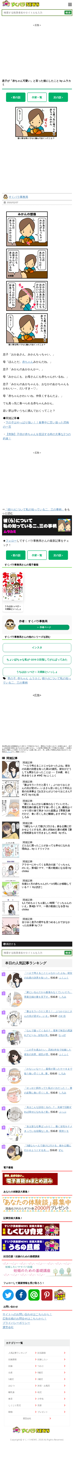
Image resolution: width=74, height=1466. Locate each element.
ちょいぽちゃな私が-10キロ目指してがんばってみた (37, 659)
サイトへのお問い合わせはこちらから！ (27, 1314)
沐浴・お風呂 (44, 1385)
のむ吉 (62, 1016)
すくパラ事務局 (18, 197)
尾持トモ (64, 1131)
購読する (11, 944)
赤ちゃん (27, 361)
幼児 (40, 1392)
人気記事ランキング (17, 1353)
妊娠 (10, 1366)
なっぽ (62, 1035)
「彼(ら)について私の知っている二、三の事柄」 (34, 509)
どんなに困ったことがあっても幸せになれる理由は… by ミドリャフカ (46, 847)
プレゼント (43, 1412)
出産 (10, 1372)
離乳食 (11, 1392)
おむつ (11, 1385)
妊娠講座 (12, 1359)
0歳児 (40, 1372)
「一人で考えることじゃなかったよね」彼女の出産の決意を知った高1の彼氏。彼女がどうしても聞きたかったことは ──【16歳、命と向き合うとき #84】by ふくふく (46, 770)
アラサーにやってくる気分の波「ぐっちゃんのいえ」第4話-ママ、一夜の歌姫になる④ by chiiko (46, 868)
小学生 (41, 1398)
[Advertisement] (37, 48)
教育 (10, 1398)
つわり (41, 1366)
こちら (9, 752)
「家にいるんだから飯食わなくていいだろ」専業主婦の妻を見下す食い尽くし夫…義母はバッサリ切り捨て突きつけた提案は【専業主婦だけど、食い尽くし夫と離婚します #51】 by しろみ (47, 810)
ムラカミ (34, 678)
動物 (10, 1412)
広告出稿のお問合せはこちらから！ (25, 1318)
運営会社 (8, 1327)
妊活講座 (42, 1353)
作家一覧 (37, 97)
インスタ (37, 647)
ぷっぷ (62, 1111)
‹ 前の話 (15, 97)
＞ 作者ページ (44, 627)
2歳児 (40, 1379)
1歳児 (11, 1379)
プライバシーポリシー (16, 1323)
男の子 (12, 678)
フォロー (11, 540)
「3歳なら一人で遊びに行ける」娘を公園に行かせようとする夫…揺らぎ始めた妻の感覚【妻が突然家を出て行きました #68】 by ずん (47, 829)
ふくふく (64, 977)
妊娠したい (43, 1359)
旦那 (40, 1405)
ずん (61, 1150)
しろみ (62, 996)
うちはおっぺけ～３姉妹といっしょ (13, 607)
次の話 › (58, 97)
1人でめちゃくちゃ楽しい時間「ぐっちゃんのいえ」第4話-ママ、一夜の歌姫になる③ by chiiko (46, 906)
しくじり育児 (14, 1405)
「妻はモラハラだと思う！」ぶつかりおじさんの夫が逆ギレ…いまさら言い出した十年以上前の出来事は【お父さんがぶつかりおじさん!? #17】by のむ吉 (47, 789)
